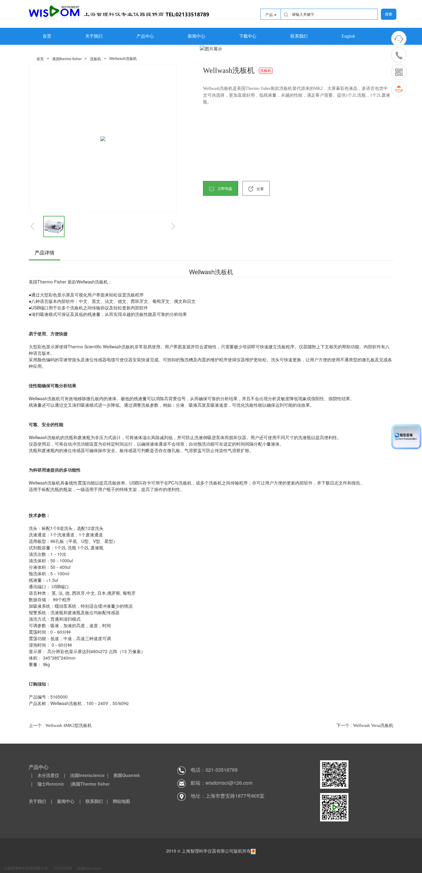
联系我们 (299, 36)
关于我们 (94, 36)
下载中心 (247, 36)
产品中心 (145, 36)
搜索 (388, 14)
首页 (47, 36)
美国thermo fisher (67, 59)
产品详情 (44, 252)
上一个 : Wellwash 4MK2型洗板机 (60, 725)
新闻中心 (196, 36)
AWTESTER (62, 868)
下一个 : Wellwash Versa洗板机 (364, 725)
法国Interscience (89, 868)
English (348, 36)
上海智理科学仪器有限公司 (25, 868)
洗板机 (95, 59)
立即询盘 (224, 189)
